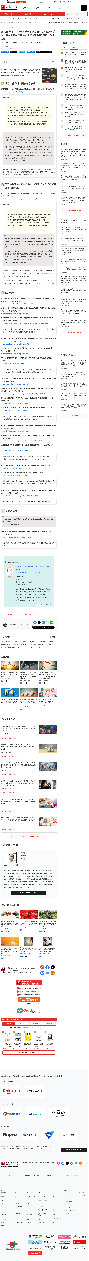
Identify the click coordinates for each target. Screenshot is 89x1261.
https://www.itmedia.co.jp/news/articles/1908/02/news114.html (23, 441)
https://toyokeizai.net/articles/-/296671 (15, 475)
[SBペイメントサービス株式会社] (35, 1091)
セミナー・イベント (69, 1195)
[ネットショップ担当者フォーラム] (9, 1166)
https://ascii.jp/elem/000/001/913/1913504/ (16, 468)
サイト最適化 (5, 1206)
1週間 (74, 48)
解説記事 (81, 1193)
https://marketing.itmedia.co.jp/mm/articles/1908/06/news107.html (24, 323)
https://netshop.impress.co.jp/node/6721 (15, 344)
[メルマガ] (42, 967)
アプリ (53, 1200)
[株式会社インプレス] (13, 1245)
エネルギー (52, 2)
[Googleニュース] (47, 973)
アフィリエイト (77, 18)
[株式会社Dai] (35, 1113)
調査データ (68, 1204)
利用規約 (69, 1173)
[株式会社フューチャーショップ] (11, 1113)
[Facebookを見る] (62, 1163)
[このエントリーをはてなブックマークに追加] (43, 622)
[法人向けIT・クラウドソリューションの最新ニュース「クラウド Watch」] (35, 1243)
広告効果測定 (30, 1210)
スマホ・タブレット (19, 1206)
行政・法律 (41, 1222)
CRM (28, 1203)
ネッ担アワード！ (39, 7)
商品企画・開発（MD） (42, 1214)
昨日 (65, 48)
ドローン (56, 2)
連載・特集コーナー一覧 (13, 22)
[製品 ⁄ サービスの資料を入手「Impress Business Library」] (35, 1248)
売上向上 (4, 1203)
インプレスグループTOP (73, 1175)
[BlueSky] (42, 973)
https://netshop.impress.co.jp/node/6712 (15, 354)
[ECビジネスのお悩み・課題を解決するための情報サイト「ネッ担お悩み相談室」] (35, 1254)
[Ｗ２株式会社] (49, 1135)
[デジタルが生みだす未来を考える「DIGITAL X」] (50, 1248)
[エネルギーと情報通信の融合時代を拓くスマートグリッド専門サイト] (64, 1243)
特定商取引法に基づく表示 (32, 1175)
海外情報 (20, 18)
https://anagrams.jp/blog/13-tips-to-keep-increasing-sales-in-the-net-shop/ (27, 92)
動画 (16, 1210)
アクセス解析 (55, 1203)
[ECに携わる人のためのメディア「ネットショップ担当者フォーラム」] (79, 1243)
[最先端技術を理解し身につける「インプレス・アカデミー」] (79, 1248)
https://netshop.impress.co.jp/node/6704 (15, 403)
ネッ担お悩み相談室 (27, 7)
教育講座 (60, 2)
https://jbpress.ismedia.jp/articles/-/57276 (15, 431)
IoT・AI (59, 1)
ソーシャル (17, 1200)
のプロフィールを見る (28, 893)
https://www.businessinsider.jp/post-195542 (16, 537)
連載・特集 (4, 18)
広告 (28, 1200)
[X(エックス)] (53, 967)
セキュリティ (5, 1219)
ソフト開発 (55, 1)
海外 (14, 18)
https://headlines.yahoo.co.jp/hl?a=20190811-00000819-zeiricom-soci (25, 496)
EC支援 (64, 2)
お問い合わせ (50, 1173)
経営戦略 (49, 1024)
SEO (53, 1196)
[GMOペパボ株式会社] (58, 1113)
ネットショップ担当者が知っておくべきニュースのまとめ (32, 22)
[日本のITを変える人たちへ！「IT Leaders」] (50, 1243)
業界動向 (29, 1222)
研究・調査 (69, 1)
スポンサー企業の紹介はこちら (73, 1149)
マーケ (22, 1024)
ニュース (67, 1193)
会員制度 (17, 1203)
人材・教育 (54, 1214)
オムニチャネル (18, 1219)
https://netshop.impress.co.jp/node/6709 (15, 450)
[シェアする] (35, 622)
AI (31, 18)
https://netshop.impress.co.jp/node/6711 (15, 314)
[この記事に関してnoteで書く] (47, 622)
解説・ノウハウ (68, 1201)
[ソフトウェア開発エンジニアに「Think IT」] (50, 1237)
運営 (53, 1210)
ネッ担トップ (3, 22)
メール (3, 1200)
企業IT (51, 1)
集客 (43, 18)
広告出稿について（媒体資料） (33, 1173)
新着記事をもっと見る (75, 210)
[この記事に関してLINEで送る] (51, 622)
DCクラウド (64, 1)
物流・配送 (29, 1214)
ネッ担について (62, 7)
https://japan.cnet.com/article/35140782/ (15, 410)
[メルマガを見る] (58, 1163)
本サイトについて (10, 1173)
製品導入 (42, 2)
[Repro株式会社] (9, 1135)
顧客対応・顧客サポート (19, 1214)
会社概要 (49, 1175)
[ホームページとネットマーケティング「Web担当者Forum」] (64, 1237)
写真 (3, 1210)
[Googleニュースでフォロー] (76, 1163)
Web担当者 (31, 2)
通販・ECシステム (19, 1222)
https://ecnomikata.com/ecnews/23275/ (15, 384)
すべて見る (75, 416)
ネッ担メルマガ (50, 7)
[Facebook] (47, 967)
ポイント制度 (42, 1206)
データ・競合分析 (31, 1206)
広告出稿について (73, 7)
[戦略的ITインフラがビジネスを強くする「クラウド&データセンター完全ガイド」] (35, 1237)
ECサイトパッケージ (43, 1219)
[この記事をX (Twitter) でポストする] (39, 622)
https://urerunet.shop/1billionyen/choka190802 (17, 304)
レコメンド (54, 1206)
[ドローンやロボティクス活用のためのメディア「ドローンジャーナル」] (64, 1248)
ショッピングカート (55, 1219)
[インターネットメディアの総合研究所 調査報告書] (79, 1237)
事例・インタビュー (69, 1207)
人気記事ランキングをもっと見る (75, 136)
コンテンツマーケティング (54, 18)
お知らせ (67, 1198)
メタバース (37, 18)
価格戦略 (4, 1214)
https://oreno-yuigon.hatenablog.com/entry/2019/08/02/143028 (23, 394)
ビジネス (35, 1024)
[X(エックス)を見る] (67, 1163)
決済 (3, 1222)
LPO (40, 1203)
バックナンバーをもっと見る (30, 836)
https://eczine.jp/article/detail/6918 (13, 363)
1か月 (82, 48)
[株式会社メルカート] (29, 1135)
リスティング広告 (67, 18)
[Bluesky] (71, 1163)
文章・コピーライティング (43, 1209)
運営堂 (6, 870)
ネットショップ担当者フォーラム (9, 7)
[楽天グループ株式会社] (11, 1091)
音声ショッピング (43, 1200)
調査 (53, 1222)
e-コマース (8, 1024)
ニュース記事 (82, 1195)
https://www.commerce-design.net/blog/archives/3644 (20, 199)
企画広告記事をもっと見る (75, 332)
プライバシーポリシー (11, 1175)
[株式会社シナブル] (69, 1135)
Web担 (32, 972)
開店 (28, 1219)
